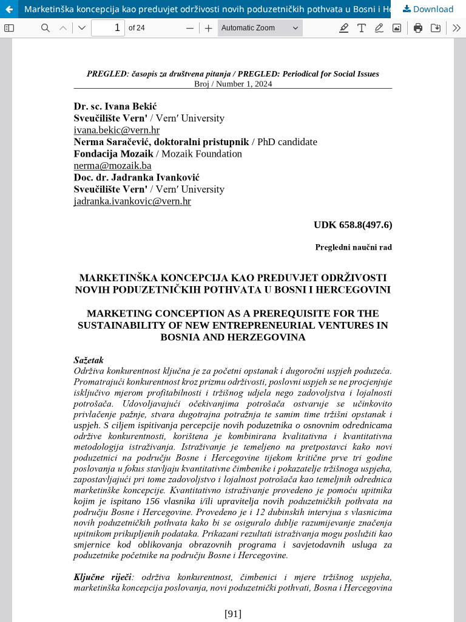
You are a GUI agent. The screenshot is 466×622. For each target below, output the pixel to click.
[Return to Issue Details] (9, 9)
